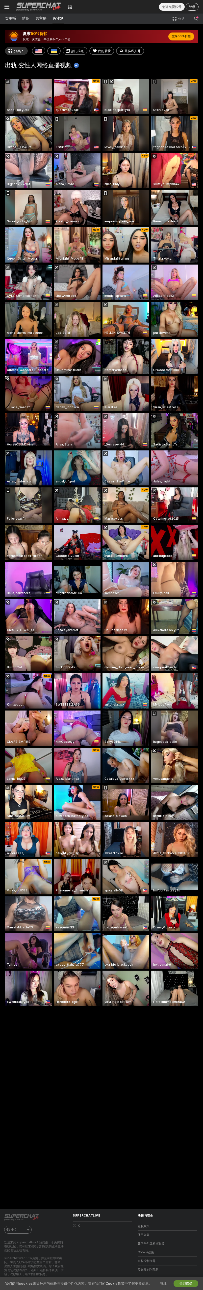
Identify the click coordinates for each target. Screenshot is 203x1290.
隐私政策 (144, 1226)
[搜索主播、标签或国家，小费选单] (196, 18)
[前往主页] (38, 6)
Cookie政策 (146, 1252)
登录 (192, 7)
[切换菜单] (7, 6)
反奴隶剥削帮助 (148, 1269)
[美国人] (38, 51)
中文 (14, 1229)
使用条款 (144, 1235)
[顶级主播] (70, 6)
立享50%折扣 (181, 36)
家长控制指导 (146, 1261)
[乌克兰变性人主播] (54, 51)
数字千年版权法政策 (151, 1243)
